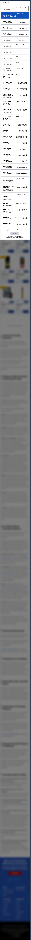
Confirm (14, 233)
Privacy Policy (12, 237)
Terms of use (21, 237)
